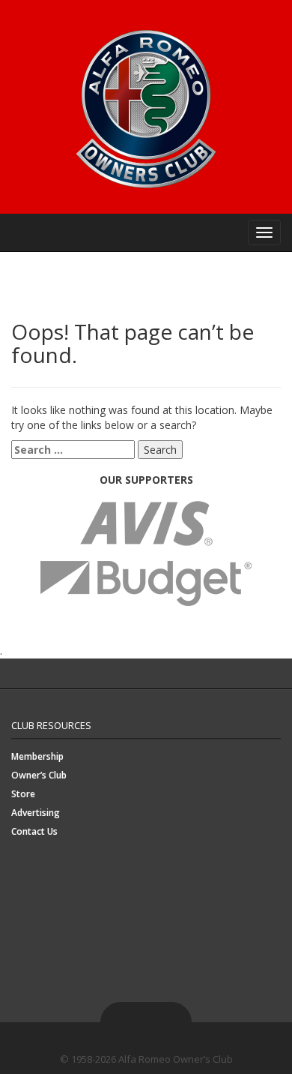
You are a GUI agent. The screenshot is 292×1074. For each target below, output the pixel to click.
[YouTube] (172, 1022)
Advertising (35, 812)
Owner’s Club (39, 775)
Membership (37, 756)
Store (23, 794)
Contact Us (34, 831)
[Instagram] (154, 1022)
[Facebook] (119, 1022)
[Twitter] (137, 1022)
